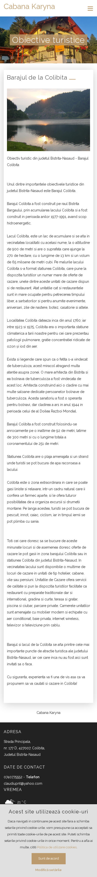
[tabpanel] (48, 120)
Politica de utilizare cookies (57, 847)
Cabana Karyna (29, 6)
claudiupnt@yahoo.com (23, 783)
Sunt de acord (48, 858)
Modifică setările (48, 870)
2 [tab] (51, 142)
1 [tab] (45, 142)
